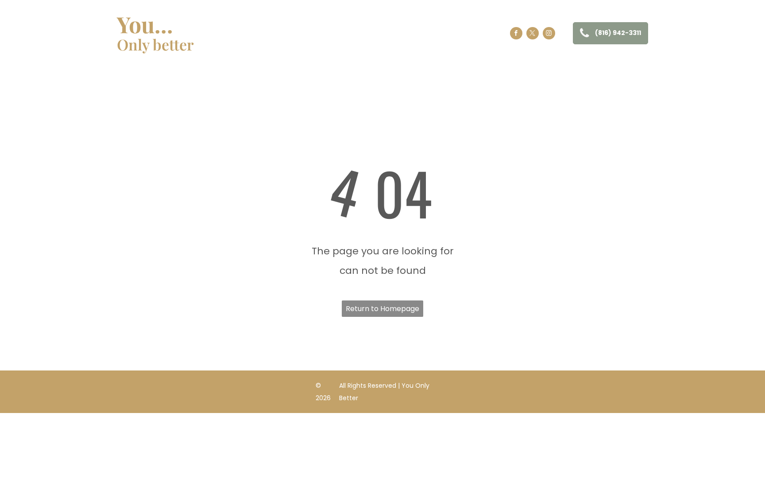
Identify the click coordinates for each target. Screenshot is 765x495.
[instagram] (549, 34)
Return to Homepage (382, 309)
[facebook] (516, 34)
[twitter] (532, 34)
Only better (155, 44)
